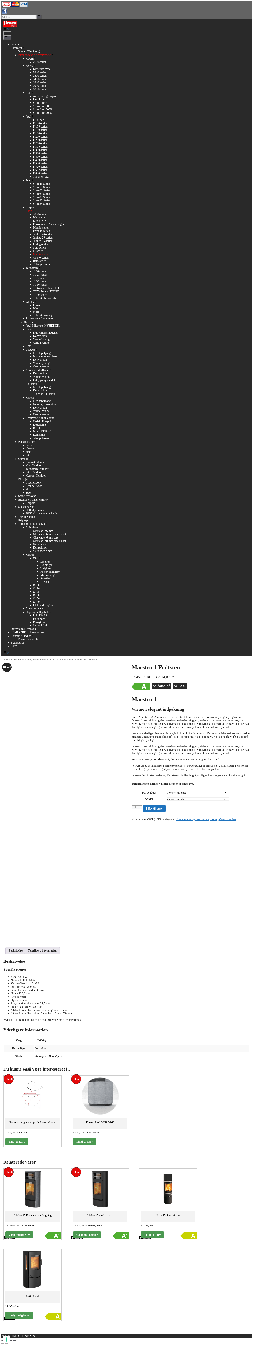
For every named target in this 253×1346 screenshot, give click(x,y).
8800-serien (40, 89)
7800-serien (40, 82)
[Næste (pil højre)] (6, 1343)
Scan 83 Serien (42, 200)
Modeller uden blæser (45, 356)
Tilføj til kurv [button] (16, 1141)
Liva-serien (39, 220)
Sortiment (16, 47)
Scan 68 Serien (42, 193)
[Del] (10, 1340)
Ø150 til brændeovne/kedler (42, 513)
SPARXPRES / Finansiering (27, 632)
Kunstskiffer (40, 547)
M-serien (38, 250)
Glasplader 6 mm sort (45, 537)
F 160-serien (40, 133)
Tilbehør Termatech (44, 298)
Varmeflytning (41, 339)
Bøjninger (46, 565)
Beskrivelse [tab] (16, 950)
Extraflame (39, 424)
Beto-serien (39, 260)
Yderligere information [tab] (42, 950)
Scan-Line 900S (42, 112)
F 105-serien (40, 126)
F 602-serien (40, 170)
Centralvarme (41, 342)
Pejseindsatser (26, 441)
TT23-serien (40, 281)
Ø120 (36, 588)
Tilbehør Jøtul (41, 176)
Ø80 (35, 558)
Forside (15, 44)
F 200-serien (40, 136)
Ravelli (30, 397)
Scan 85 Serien (42, 203)
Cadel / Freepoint (43, 421)
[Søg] (39, 17)
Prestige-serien (41, 230)
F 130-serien (40, 129)
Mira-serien (39, 217)
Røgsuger (23, 520)
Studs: (149, 798)
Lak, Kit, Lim (41, 615)
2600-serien (40, 61)
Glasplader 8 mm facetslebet (49, 540)
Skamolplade (40, 625)
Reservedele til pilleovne (40, 418)
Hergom (30, 207)
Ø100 (36, 585)
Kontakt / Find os (21, 635)
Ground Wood (34, 485)
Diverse (44, 581)
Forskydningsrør (50, 571)
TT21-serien (40, 274)
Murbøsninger (48, 575)
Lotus (29, 210)
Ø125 (36, 591)
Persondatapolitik (28, 639)
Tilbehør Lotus (41, 264)
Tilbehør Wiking (42, 315)
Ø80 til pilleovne (35, 510)
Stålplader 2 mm (42, 550)
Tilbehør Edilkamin (44, 393)
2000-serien (40, 214)
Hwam (30, 58)
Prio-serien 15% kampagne (48, 224)
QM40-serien (41, 257)
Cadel (29, 329)
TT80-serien (40, 294)
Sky (28, 489)
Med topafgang (42, 353)
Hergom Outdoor (36, 475)
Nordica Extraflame (37, 370)
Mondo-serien (41, 227)
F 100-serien (40, 123)
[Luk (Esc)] (14, 1340)
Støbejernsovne (27, 495)
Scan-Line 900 (41, 106)
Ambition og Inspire (44, 96)
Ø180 (36, 601)
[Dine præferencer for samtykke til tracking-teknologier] (6, 1339)
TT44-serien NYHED (46, 288)
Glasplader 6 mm (43, 530)
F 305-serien (40, 146)
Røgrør (30, 554)
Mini (36, 308)
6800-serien (40, 72)
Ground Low (33, 482)
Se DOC (180, 686)
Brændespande (34, 608)
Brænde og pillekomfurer (33, 499)
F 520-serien (40, 166)
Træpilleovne (26, 322)
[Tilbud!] (32, 1190)
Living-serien (41, 244)
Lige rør (45, 561)
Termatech (32, 268)
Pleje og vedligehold (37, 612)
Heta (28, 92)
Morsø (29, 65)
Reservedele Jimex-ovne (40, 318)
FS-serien (38, 119)
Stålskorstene (26, 506)
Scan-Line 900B (42, 109)
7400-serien (40, 79)
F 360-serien (40, 149)
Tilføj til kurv (154, 808)
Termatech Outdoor (37, 468)
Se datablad (161, 686)
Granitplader (40, 544)
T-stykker (45, 568)
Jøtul (28, 116)
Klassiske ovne (42, 69)
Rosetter (45, 578)
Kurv (14, 645)
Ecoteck (30, 349)
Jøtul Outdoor (34, 472)
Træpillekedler (26, 516)
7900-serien (40, 85)
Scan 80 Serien (42, 197)
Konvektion (40, 335)
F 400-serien (40, 156)
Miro (36, 311)
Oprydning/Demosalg (23, 628)
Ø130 (36, 595)
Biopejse (23, 479)
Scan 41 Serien (42, 183)
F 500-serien (40, 163)
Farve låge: (149, 792)
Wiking (30, 301)
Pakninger (39, 618)
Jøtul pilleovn (41, 438)
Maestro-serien (41, 254)
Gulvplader (32, 527)
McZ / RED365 (42, 431)
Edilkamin (32, 383)
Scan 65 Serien (42, 187)
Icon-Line (38, 99)
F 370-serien (40, 153)
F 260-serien (40, 143)
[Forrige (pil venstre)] (2, 1343)
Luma (36, 305)
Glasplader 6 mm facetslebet (49, 534)
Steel (28, 492)
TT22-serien (40, 278)
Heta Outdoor (34, 465)
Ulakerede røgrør (43, 605)
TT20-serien (40, 271)
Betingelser (17, 642)
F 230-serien (40, 139)
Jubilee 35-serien (43, 240)
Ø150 (36, 598)
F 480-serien (40, 159)
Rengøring (39, 622)
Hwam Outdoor (35, 462)
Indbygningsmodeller (45, 332)
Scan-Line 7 (40, 102)
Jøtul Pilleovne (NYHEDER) (43, 325)
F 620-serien (40, 173)
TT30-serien (40, 284)
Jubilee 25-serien (43, 237)
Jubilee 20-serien (43, 234)
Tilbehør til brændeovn (31, 523)
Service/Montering (29, 51)
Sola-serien (39, 247)
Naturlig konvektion (44, 404)
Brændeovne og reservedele (34, 54)
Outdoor (23, 458)
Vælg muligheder (19, 1234)
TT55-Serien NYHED (46, 291)
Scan (28, 180)
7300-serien (40, 75)
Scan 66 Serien (42, 190)
